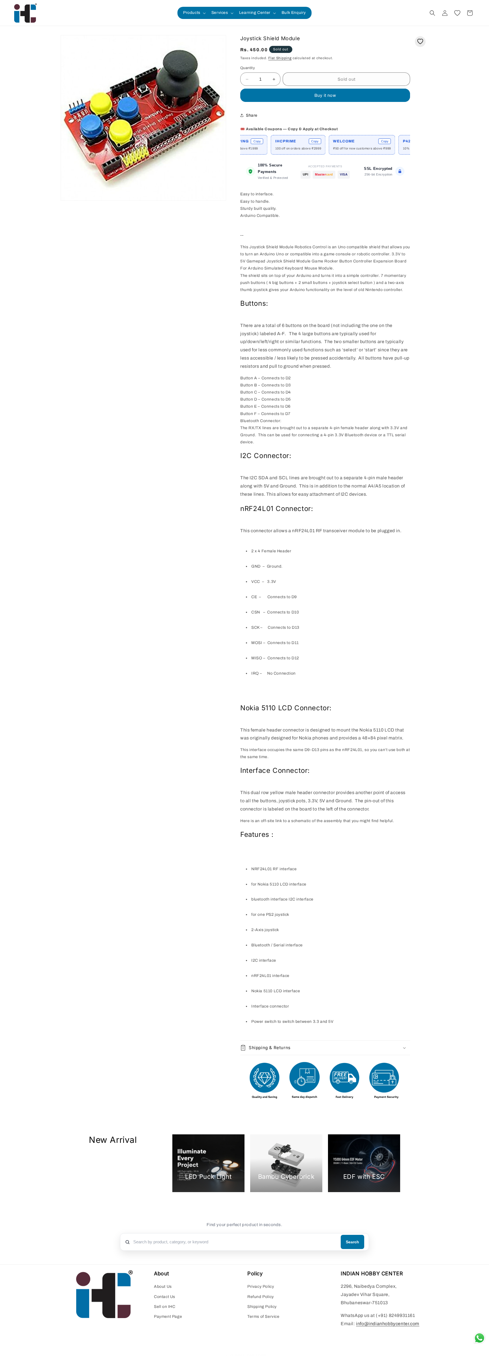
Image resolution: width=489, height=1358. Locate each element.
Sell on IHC (164, 1306)
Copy (284, 141)
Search (352, 1242)
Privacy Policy (260, 1286)
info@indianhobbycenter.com (387, 1323)
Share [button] (252, 115)
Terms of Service (263, 1316)
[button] (194, 13)
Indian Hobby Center (251, 1355)
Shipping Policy (262, 1306)
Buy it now (325, 95)
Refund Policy (260, 1297)
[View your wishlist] (457, 13)
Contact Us (164, 1297)
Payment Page (168, 1316)
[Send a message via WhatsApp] (479, 1338)
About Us (163, 1286)
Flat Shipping (279, 58)
